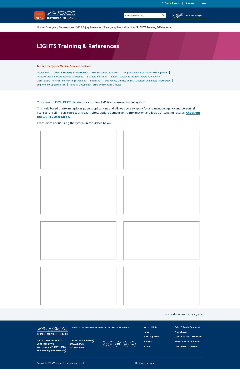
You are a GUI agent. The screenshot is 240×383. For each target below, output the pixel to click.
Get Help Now (151, 336)
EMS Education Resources (105, 72)
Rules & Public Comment (187, 327)
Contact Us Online (79, 340)
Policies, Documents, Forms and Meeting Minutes (95, 84)
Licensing (95, 80)
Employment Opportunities (51, 84)
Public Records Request (187, 341)
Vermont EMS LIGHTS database (63, 102)
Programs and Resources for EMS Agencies (145, 72)
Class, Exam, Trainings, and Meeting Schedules (61, 80)
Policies (148, 341)
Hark (151, 363)
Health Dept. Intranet (186, 346)
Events (190, 3)
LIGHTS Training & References (71, 72)
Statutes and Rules (97, 76)
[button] (39, 15)
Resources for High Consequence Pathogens (60, 76)
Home (40, 27)
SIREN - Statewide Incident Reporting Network (135, 76)
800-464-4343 (76, 344)
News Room (181, 331)
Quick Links (171, 3)
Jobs (146, 331)
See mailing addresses (49, 350)
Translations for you (193, 15)
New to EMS (43, 72)
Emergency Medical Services (119, 27)
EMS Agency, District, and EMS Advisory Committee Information (137, 80)
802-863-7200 (76, 347)
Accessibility (150, 327)
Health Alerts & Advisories (188, 336)
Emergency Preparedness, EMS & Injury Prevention (74, 27)
